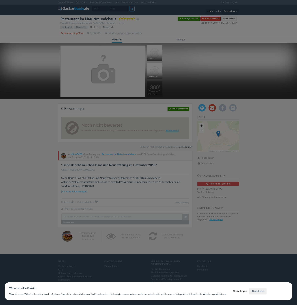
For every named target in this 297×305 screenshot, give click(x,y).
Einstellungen (240, 291)
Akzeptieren (258, 291)
